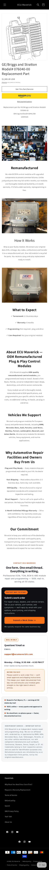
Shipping (4, 82)
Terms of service (12, 865)
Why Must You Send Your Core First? (18, 784)
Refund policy (10, 800)
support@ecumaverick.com (18, 654)
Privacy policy (37, 861)
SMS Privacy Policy (12, 811)
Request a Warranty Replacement (17, 790)
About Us (8, 822)
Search (7, 806)
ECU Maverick (16, 861)
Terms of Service (11, 795)
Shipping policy (24, 865)
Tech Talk (8, 816)
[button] (4, 4)
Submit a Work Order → (24, 620)
